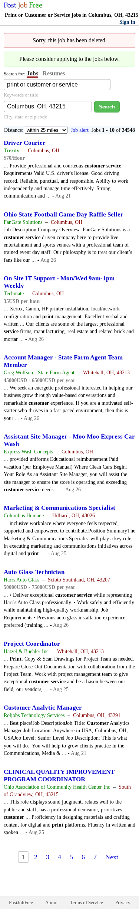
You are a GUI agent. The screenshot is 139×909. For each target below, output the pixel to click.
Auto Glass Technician (34, 572)
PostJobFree (21, 902)
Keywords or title (21, 95)
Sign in (127, 22)
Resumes (54, 73)
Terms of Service (86, 902)
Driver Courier (25, 142)
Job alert (80, 130)
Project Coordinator (32, 643)
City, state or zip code (25, 117)
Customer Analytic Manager (43, 707)
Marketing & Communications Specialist (59, 507)
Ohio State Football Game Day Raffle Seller (63, 214)
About (51, 902)
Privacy (122, 902)
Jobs (32, 73)
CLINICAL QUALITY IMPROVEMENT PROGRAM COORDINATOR (59, 775)
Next (111, 857)
